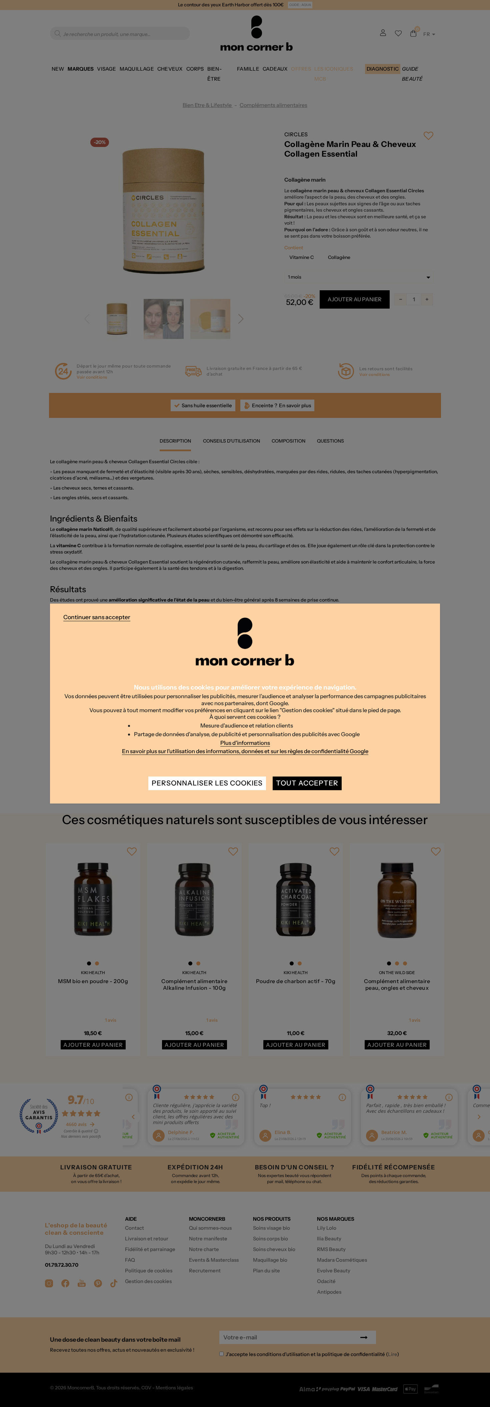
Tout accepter (307, 783)
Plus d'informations (245, 742)
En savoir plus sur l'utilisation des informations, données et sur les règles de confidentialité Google (245, 751)
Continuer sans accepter (96, 617)
